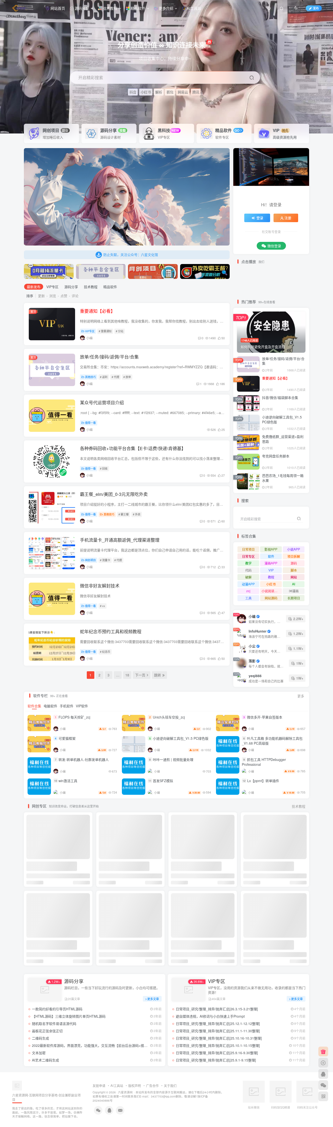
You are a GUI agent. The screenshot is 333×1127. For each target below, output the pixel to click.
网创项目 (90, 560)
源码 (294, 563)
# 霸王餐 (123, 514)
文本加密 (39, 1052)
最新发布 (33, 286)
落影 (252, 660)
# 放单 (127, 377)
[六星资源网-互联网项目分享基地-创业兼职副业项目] (17, 1085)
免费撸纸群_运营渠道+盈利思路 (283, 439)
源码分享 (81, 8)
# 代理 (115, 377)
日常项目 (248, 549)
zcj (248, 590)
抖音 (132, 92)
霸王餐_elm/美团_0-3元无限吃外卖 (114, 494)
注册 (287, 217)
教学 (248, 563)
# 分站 (119, 331)
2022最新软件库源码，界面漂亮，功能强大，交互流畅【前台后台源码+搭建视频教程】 (98, 1045)
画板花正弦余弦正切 (47, 1030)
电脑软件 (50, 705)
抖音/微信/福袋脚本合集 (280, 397)
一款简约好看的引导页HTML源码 (57, 1008)
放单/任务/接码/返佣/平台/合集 (109, 356)
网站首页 (57, 8)
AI (293, 584)
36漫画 (294, 590)
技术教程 (109, 8)
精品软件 (137, 8)
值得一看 (90, 423)
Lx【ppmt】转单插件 (263, 780)
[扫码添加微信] (323, 1085)
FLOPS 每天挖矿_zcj (74, 717)
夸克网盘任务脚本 (275, 456)
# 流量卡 (105, 560)
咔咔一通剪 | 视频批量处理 (173, 759)
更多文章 (153, 999)
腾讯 (195, 92)
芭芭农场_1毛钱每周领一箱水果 (283, 478)
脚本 (294, 570)
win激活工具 (68, 780)
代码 (248, 570)
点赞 (63, 295)
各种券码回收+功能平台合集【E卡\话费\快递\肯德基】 (133, 448)
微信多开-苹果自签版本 (264, 717)
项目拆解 (293, 556)
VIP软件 (82, 705)
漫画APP (270, 563)
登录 (259, 217)
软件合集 (34, 705)
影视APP (270, 549)
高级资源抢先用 (285, 137)
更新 (41, 295)
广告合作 (152, 1085)
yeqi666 (255, 675)
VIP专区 (52, 286)
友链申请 (99, 1085)
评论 (75, 295)
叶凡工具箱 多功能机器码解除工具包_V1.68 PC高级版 (272, 741)
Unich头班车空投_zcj (169, 717)
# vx (102, 606)
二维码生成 (40, 1038)
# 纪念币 (105, 651)
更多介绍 (165, 8)
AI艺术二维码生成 (45, 1060)
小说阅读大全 (271, 590)
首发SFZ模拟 (163, 780)
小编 (252, 616)
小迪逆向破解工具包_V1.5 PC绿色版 (282, 419)
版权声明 (134, 1085)
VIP (280, 130)
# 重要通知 (105, 331)
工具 (248, 598)
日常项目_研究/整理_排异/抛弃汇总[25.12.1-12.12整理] (218, 1023)
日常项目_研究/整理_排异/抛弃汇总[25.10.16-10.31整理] (219, 1038)
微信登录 (274, 245)
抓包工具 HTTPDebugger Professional (264, 762)
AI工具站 (193, 8)
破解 (248, 577)
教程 (271, 577)
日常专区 (248, 556)
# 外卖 (136, 514)
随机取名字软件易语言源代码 (54, 1023)
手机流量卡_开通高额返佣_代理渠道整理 (119, 540)
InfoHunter (257, 631)
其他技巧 (90, 377)
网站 (294, 577)
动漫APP (248, 584)
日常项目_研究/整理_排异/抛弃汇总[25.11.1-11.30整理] (218, 1030)
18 (127, 674)
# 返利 (104, 377)
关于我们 (170, 1085)
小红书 (146, 92)
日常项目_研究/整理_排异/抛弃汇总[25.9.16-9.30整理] (217, 1052)
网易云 (183, 92)
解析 (158, 92)
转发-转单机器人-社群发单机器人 (84, 759)
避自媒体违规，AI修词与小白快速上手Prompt (210, 1016)
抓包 (169, 92)
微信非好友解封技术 (99, 585)
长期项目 (293, 598)
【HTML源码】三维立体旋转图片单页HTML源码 (69, 1016)
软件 (271, 556)
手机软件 (66, 705)
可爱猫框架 (67, 738)
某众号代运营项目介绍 (102, 402)
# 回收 (104, 468)
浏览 (52, 295)
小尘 (252, 646)
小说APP (293, 549)
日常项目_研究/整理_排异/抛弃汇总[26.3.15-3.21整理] (217, 1008)
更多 (300, 696)
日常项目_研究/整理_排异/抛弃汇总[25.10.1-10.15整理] (218, 1045)
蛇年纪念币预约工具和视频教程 (110, 631)
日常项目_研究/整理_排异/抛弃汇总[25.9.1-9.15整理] (216, 1060)
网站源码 (271, 598)
